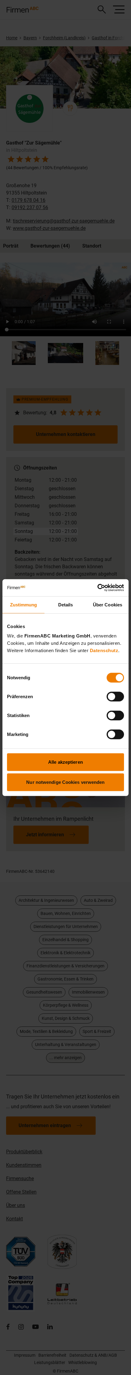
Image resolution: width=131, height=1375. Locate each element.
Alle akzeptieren (65, 762)
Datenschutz (104, 650)
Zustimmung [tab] (23, 604)
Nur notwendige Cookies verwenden (65, 781)
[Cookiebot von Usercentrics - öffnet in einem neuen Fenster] (97, 588)
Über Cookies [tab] (107, 604)
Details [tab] (65, 604)
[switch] (115, 697)
